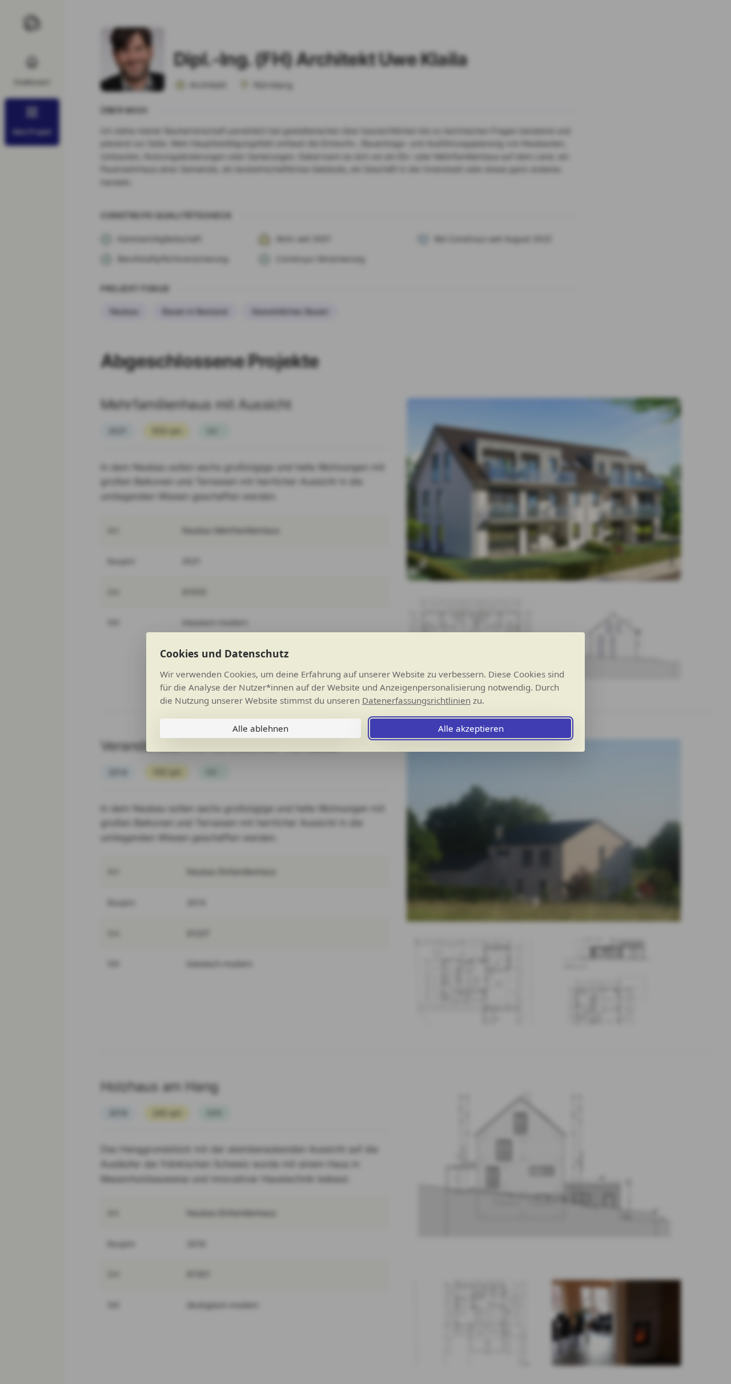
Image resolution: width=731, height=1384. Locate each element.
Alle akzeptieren (471, 728)
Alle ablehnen (260, 728)
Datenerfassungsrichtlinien (416, 700)
